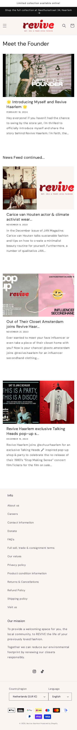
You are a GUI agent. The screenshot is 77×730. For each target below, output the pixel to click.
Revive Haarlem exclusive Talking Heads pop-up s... (36, 431)
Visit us (12, 607)
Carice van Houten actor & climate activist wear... (38, 217)
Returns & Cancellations (23, 581)
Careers (12, 514)
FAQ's (10, 539)
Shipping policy (17, 598)
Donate (12, 531)
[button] (5, 26)
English (56, 696)
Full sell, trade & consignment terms (31, 548)
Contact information (20, 522)
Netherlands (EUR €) (25, 696)
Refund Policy (16, 590)
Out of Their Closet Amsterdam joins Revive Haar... (35, 324)
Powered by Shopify (49, 723)
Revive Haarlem (33, 723)
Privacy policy (16, 565)
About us (13, 505)
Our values (14, 556)
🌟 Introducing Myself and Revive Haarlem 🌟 (37, 104)
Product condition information (27, 573)
